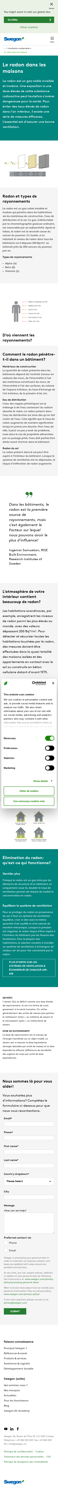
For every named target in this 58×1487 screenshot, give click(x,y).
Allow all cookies (29, 791)
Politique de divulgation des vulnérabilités (26, 1462)
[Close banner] (53, 683)
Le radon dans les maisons (15, 52)
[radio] (29, 1243)
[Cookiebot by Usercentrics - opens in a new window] (34, 683)
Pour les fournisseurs (16, 1401)
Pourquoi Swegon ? (15, 1348)
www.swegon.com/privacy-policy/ (22, 1294)
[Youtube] (6, 1430)
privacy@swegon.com (15, 1303)
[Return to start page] (14, 39)
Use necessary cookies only (29, 801)
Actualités (10, 1395)
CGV (48, 1457)
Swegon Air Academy (17, 1411)
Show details (40, 781)
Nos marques (12, 1390)
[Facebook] (18, 1430)
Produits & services (15, 1358)
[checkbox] (29, 1247)
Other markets (29, 27)
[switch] (49, 748)
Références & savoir (15, 1353)
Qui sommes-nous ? (16, 1385)
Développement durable (18, 1369)
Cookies (39, 1452)
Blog (6, 1406)
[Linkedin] (12, 1430)
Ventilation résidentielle (19, 48)
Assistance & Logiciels (17, 1363)
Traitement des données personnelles (24, 1457)
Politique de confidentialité (18, 1452)
